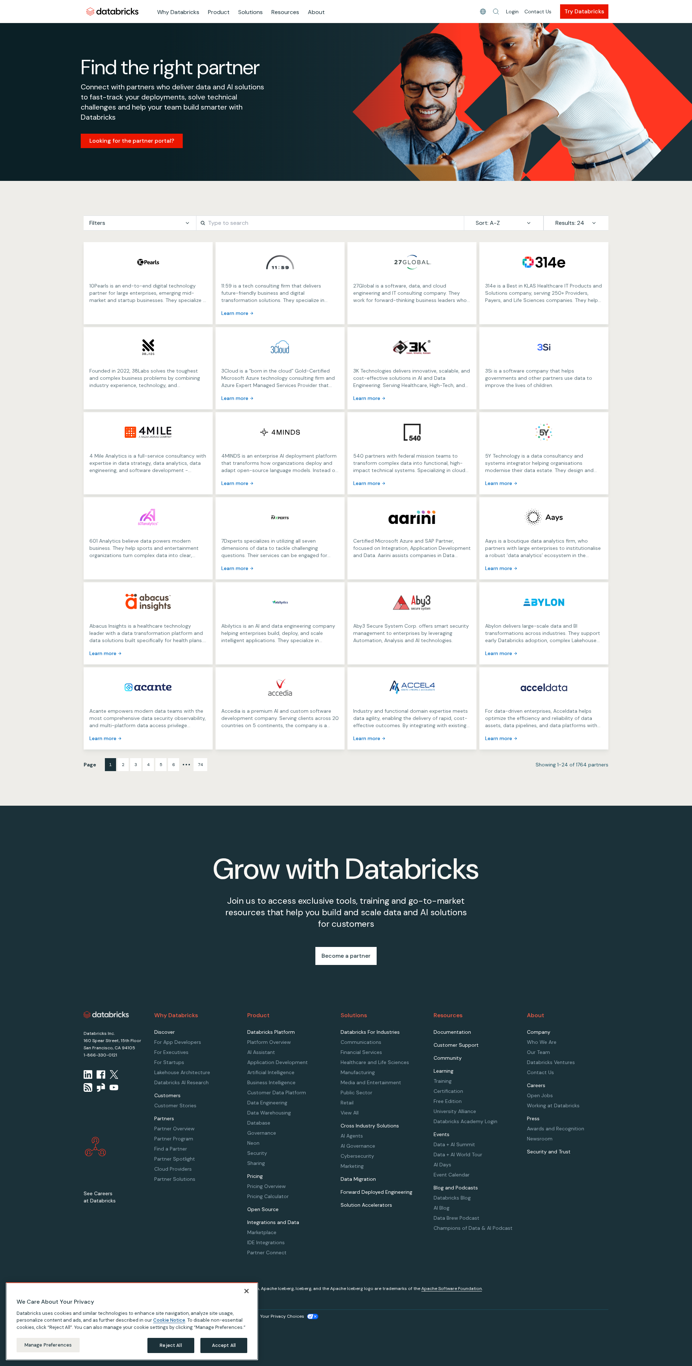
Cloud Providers (173, 1169)
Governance (261, 1133)
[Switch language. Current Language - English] (483, 11)
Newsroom (540, 1138)
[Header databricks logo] (112, 11)
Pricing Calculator (268, 1196)
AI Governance (358, 1146)
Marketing (352, 1166)
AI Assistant (261, 1052)
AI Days (442, 1164)
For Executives (171, 1052)
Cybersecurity (357, 1156)
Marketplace (261, 1232)
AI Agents (352, 1136)
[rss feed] (88, 1087)
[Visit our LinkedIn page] (88, 1074)
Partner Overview (174, 1128)
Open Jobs (540, 1095)
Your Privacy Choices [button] (282, 1316)
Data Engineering (267, 1102)
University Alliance (455, 1111)
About (316, 12)
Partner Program (173, 1138)
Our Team (538, 1052)
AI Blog (441, 1208)
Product (219, 12)
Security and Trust (549, 1151)
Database (258, 1123)
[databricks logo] (106, 1014)
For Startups (169, 1062)
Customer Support (456, 1045)
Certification (448, 1091)
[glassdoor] (101, 1087)
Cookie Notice (169, 1320)
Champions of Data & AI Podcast (473, 1228)
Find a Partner (170, 1148)
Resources (285, 12)
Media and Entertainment (371, 1082)
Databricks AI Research (181, 1082)
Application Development (277, 1062)
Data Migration (358, 1179)
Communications (361, 1042)
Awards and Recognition (555, 1128)
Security (257, 1153)
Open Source (263, 1209)
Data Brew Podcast (456, 1218)
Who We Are (541, 1042)
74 (200, 764)
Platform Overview (269, 1042)
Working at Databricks (553, 1105)
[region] (132, 1321)
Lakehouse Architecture (182, 1072)
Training (443, 1081)
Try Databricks (584, 11)
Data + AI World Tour (458, 1154)
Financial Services (361, 1052)
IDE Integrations (266, 1242)
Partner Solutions (174, 1179)
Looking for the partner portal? (131, 140)
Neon (253, 1143)
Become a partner (346, 956)
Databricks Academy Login (465, 1121)
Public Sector (356, 1092)
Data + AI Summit (454, 1144)
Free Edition (448, 1101)
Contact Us (537, 11)
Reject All (171, 1345)
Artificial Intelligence (270, 1072)
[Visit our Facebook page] (101, 1074)
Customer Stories (175, 1105)
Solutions (250, 12)
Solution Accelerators (366, 1205)
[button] (496, 11)
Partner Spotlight (174, 1159)
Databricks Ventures (551, 1062)
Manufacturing (358, 1072)
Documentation (452, 1032)
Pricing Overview (266, 1186)
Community (448, 1058)
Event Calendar (452, 1174)
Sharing (256, 1163)
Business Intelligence (271, 1082)
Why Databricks (178, 12)
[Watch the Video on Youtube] (114, 1087)
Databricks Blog (452, 1197)
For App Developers (177, 1042)
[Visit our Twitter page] (114, 1074)
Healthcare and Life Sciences (375, 1062)
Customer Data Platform (276, 1092)
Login (512, 11)
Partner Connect (267, 1252)
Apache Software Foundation (451, 1288)
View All (350, 1112)
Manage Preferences (48, 1345)
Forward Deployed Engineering (376, 1192)
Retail (347, 1102)
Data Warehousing (269, 1112)
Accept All (224, 1345)
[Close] (246, 1291)
